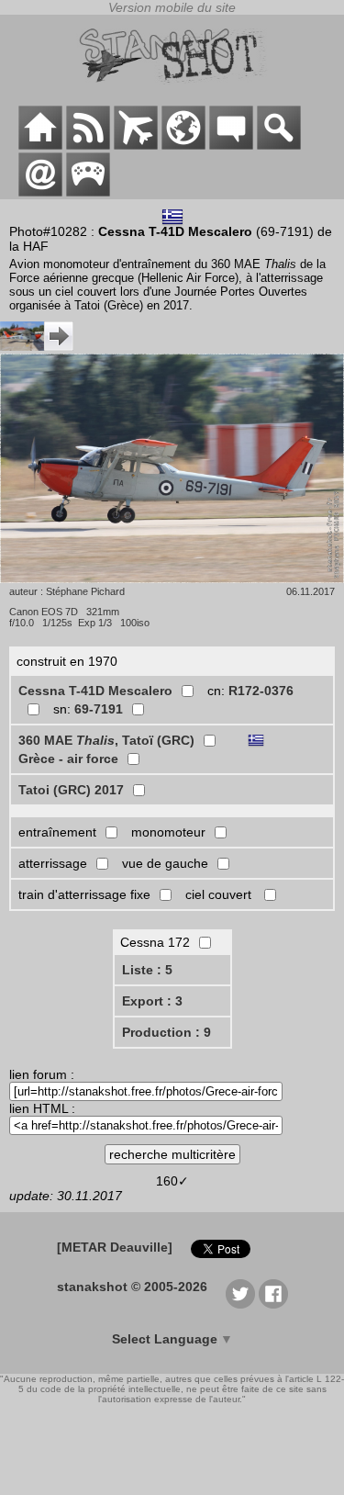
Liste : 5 (147, 969)
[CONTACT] (40, 192)
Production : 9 (166, 1032)
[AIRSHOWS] (183, 145)
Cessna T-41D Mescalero (95, 690)
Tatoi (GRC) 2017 (71, 789)
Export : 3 (152, 1001)
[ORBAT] (136, 145)
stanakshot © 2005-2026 (132, 1286)
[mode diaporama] (172, 470)
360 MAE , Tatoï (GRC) (106, 740)
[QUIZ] (88, 192)
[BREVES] (88, 145)
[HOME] (40, 145)
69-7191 (98, 709)
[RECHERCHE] (279, 145)
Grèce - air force (68, 758)
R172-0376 (261, 690)
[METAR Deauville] (114, 1247)
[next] (36, 346)
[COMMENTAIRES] (231, 145)
